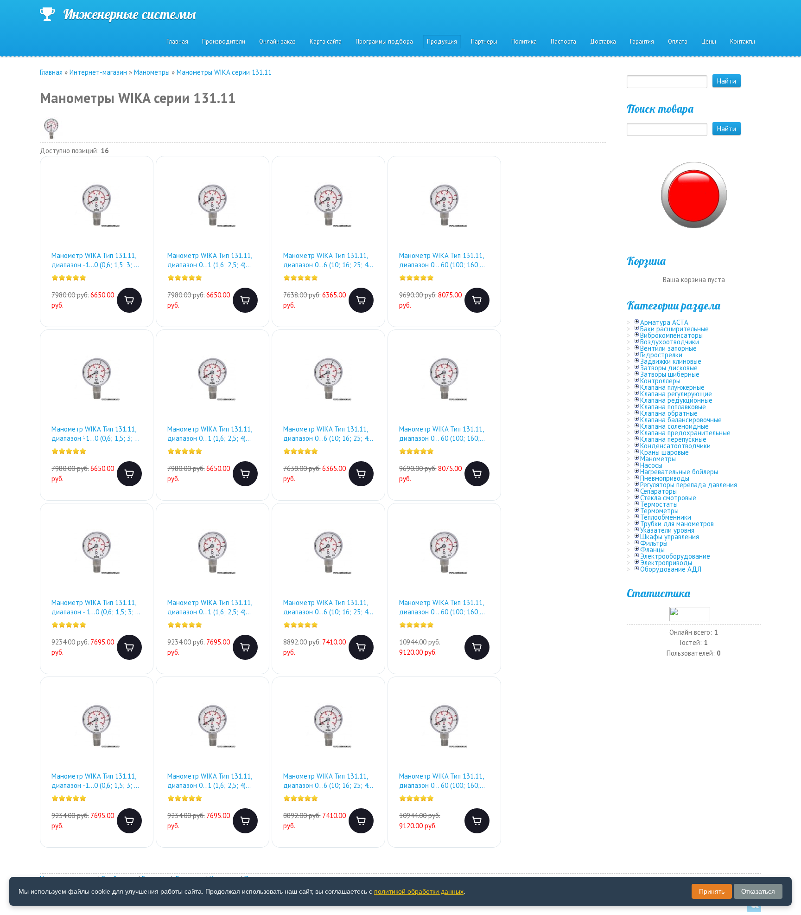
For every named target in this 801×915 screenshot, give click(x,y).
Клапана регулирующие (676, 393)
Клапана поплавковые (673, 406)
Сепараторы (658, 491)
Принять (712, 891)
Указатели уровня (667, 530)
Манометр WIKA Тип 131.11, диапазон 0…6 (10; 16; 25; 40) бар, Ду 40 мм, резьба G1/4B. (328, 260)
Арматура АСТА (664, 322)
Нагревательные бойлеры (679, 471)
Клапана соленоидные (674, 426)
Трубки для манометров (677, 523)
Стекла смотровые (668, 497)
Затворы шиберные (669, 374)
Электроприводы (666, 562)
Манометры (658, 458)
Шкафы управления (669, 536)
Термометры (659, 510)
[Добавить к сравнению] (138, 212)
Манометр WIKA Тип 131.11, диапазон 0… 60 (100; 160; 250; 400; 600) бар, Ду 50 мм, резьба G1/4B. (443, 434)
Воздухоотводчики (669, 341)
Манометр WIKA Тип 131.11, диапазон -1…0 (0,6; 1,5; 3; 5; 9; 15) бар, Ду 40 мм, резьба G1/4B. (95, 260)
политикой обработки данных (419, 891)
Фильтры (654, 543)
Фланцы (652, 549)
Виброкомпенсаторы (671, 335)
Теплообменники (665, 517)
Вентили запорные (668, 348)
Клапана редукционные (676, 400)
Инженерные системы (129, 14)
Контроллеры (660, 380)
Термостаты (659, 504)
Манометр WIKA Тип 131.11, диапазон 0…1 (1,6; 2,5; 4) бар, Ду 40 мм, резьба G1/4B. (210, 260)
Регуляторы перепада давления (688, 484)
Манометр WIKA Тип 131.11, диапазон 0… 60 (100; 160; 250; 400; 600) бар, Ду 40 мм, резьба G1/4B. (443, 260)
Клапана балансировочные (681, 419)
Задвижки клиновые (670, 361)
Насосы (651, 465)
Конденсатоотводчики (675, 445)
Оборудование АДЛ (670, 569)
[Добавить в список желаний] (138, 182)
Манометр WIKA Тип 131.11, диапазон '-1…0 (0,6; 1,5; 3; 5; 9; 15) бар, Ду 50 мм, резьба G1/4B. (95, 434)
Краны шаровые (664, 452)
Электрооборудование (675, 556)
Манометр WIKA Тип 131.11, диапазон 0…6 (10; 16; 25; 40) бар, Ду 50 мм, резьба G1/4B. (328, 434)
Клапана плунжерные (672, 387)
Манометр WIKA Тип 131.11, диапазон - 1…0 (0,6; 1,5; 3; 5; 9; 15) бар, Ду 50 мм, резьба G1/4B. (96, 607)
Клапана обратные (669, 413)
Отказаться (758, 891)
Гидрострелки (661, 354)
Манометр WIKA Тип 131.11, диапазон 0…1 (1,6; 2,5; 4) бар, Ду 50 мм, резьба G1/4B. (210, 434)
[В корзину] (129, 300)
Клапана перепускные (673, 439)
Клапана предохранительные (685, 432)
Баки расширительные (674, 328)
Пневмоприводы (664, 478)
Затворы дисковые (669, 367)
